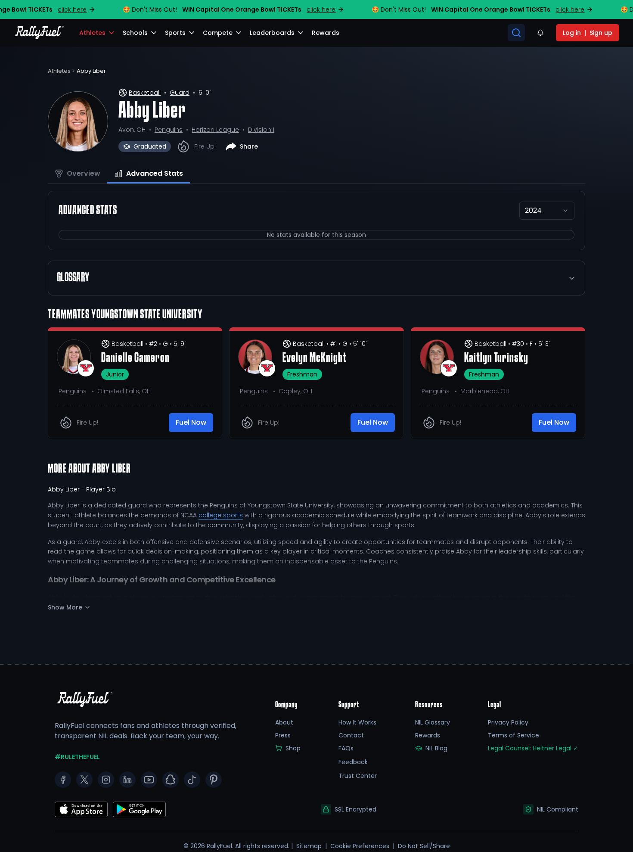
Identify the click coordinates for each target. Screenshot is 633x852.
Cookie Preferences (359, 846)
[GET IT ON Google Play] (81, 809)
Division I (261, 129)
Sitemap (309, 846)
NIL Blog (436, 748)
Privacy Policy (508, 722)
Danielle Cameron (135, 358)
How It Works (357, 722)
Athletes (92, 32)
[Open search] (516, 32)
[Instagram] (106, 779)
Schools (135, 32)
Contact (351, 735)
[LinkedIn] (127, 779)
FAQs (346, 748)
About (284, 722)
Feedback (353, 762)
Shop (293, 748)
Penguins (169, 129)
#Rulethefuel (77, 756)
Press (283, 735)
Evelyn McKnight (314, 358)
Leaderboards (272, 32)
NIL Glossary (432, 722)
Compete (218, 32)
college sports (221, 515)
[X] (84, 779)
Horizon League (215, 129)
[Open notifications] (540, 32)
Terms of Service (513, 735)
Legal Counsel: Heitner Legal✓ (533, 748)
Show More (65, 607)
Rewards (427, 735)
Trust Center (357, 775)
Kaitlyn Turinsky (496, 358)
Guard (179, 92)
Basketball (145, 92)
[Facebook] (63, 779)
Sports (175, 32)
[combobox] (546, 211)
